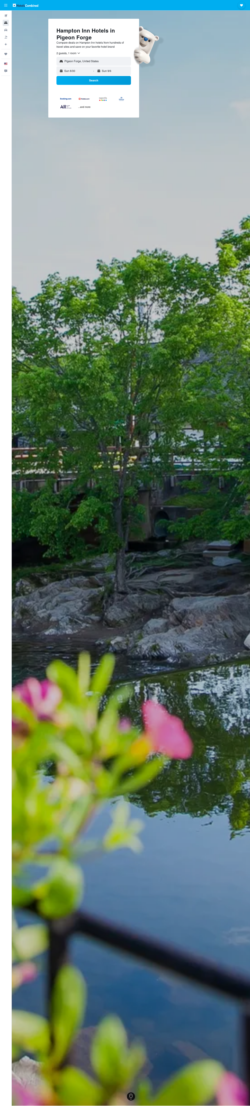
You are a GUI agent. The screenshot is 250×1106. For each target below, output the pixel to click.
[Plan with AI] (5, 44)
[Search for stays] (5, 22)
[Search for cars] (5, 30)
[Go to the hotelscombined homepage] (25, 5)
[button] (6, 5)
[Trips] (5, 54)
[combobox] (68, 53)
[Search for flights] (5, 15)
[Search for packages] (5, 37)
